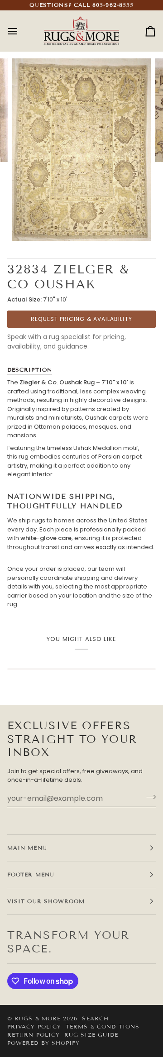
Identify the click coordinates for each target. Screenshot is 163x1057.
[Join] (148, 797)
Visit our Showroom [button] (46, 901)
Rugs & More (37, 1018)
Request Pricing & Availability (81, 319)
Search (95, 1018)
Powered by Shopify (43, 1042)
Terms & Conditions (102, 1026)
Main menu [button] (27, 847)
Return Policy (33, 1034)
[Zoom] (29, 224)
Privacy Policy (34, 1026)
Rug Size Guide (91, 1034)
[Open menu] (20, 31)
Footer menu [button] (30, 874)
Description (29, 369)
